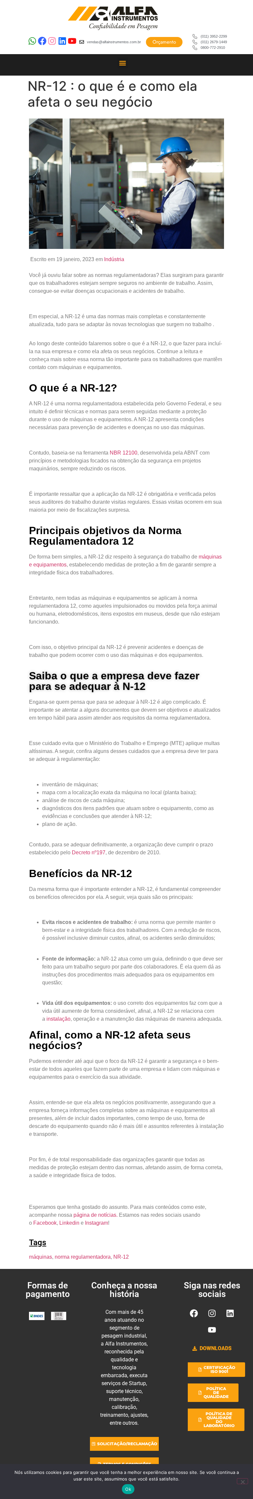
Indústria (114, 259)
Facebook (45, 1223)
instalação (58, 1019)
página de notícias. (95, 1215)
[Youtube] (212, 1329)
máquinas (40, 1257)
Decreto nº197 (88, 852)
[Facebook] (193, 1313)
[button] (122, 62)
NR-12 (121, 1257)
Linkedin (70, 1223)
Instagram (96, 1223)
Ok (128, 1489)
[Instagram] (212, 1313)
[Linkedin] (230, 1313)
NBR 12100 (123, 453)
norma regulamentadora (83, 1257)
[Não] (242, 1481)
